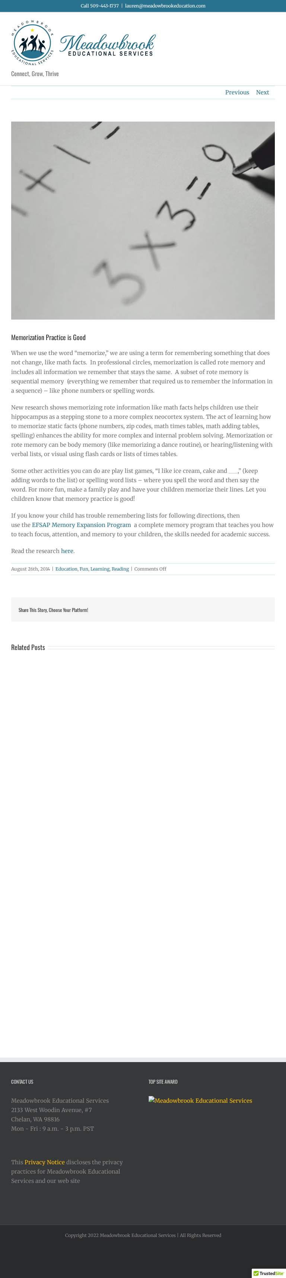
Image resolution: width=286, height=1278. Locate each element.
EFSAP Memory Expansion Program (81, 524)
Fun (84, 569)
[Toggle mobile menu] (272, 24)
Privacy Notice (45, 1162)
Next (262, 92)
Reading (120, 569)
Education (66, 569)
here (67, 551)
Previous (237, 92)
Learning (99, 569)
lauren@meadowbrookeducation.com (165, 6)
